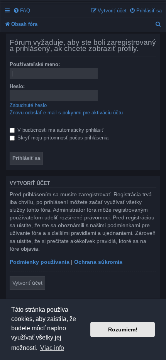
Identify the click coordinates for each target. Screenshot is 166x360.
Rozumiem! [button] (122, 329)
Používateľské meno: (35, 64)
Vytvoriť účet (27, 283)
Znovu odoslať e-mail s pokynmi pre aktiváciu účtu (66, 112)
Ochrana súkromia (98, 262)
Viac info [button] (52, 348)
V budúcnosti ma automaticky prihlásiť (59, 130)
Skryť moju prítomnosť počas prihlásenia (62, 138)
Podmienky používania (39, 262)
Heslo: (17, 86)
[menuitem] (21, 10)
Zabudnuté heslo (28, 105)
